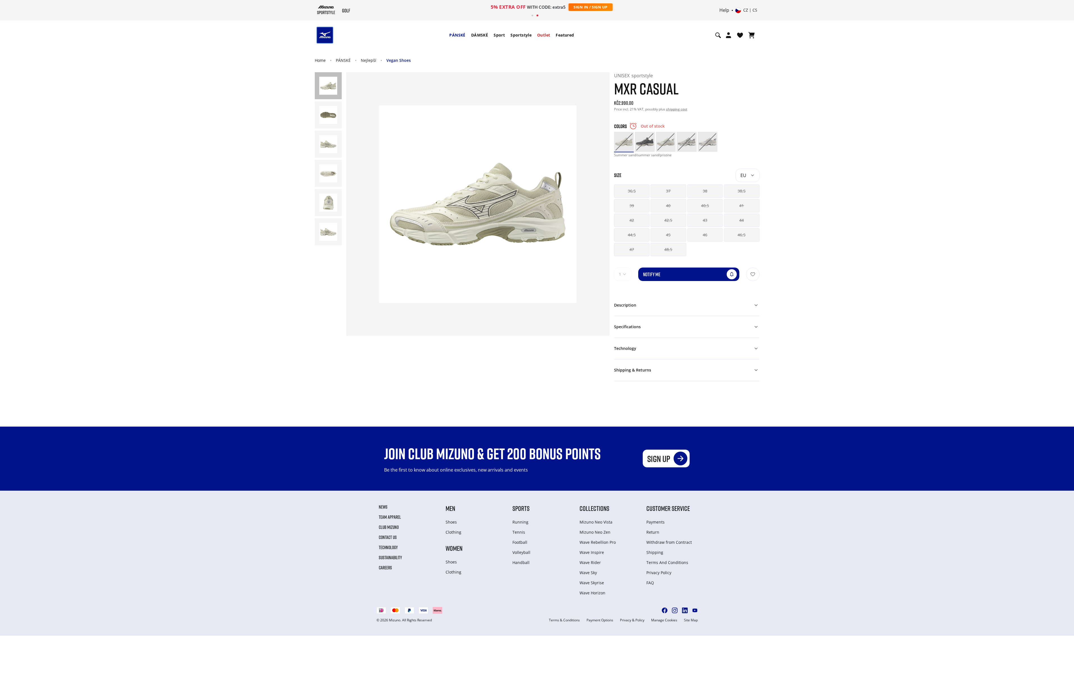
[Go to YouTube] (695, 610)
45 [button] (668, 234)
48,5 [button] (668, 249)
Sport (499, 35)
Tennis (518, 532)
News (383, 507)
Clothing (453, 532)
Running (520, 522)
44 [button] (741, 220)
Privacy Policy (658, 572)
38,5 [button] (741, 191)
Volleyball (521, 552)
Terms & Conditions (564, 620)
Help (724, 10)
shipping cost (676, 109)
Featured (565, 35)
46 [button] (705, 234)
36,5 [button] (632, 191)
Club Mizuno (389, 527)
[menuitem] (457, 35)
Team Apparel (390, 517)
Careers (385, 567)
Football (519, 542)
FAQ (650, 582)
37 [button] (668, 191)
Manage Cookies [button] (664, 620)
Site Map (691, 620)
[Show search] (718, 35)
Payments (655, 522)
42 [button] (632, 220)
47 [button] (632, 249)
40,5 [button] (705, 205)
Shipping (654, 552)
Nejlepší (368, 60)
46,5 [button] (741, 234)
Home (320, 60)
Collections (594, 508)
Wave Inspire (592, 552)
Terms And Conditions (667, 562)
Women (454, 548)
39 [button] (632, 205)
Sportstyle (521, 35)
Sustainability (390, 557)
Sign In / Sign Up (574, 7)
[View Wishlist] (740, 35)
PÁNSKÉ (457, 35)
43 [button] (705, 220)
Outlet (543, 35)
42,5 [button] (668, 220)
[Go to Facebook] (664, 610)
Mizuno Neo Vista (596, 522)
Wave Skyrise (592, 582)
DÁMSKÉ (479, 35)
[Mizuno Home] (326, 10)
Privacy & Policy (632, 620)
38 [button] (705, 191)
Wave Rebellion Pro (598, 542)
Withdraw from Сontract (669, 542)
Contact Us (388, 537)
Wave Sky (588, 572)
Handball (521, 562)
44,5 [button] (632, 234)
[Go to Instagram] (675, 610)
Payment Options (600, 620)
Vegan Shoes (398, 60)
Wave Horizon (592, 592)
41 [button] (741, 205)
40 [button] (668, 205)
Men (450, 508)
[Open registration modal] (728, 35)
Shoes (451, 522)
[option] (624, 142)
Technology (388, 547)
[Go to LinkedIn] (685, 610)
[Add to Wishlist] (753, 274)
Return (652, 532)
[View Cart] (751, 35)
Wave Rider (590, 562)
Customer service (668, 508)
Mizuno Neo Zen (595, 532)
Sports (521, 508)
